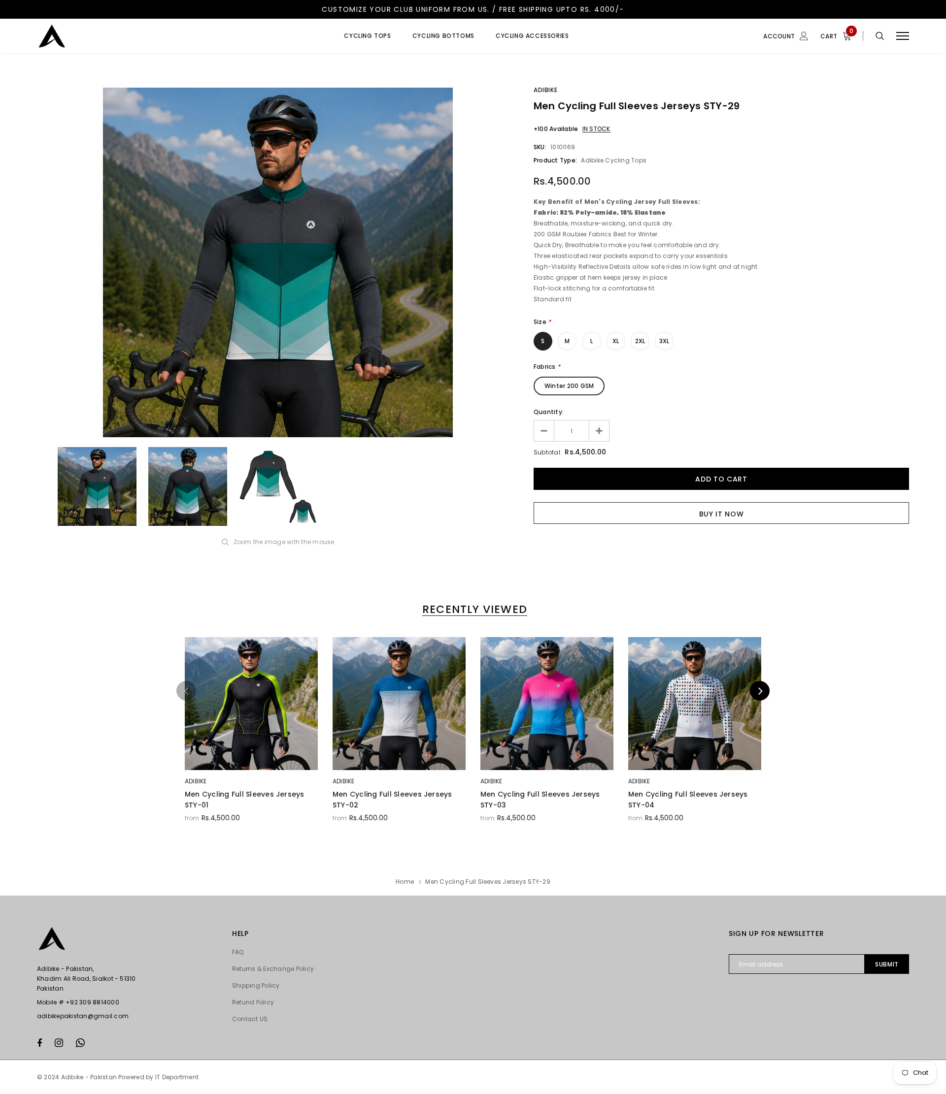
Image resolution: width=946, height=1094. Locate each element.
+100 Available (556, 129)
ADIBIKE (545, 90)
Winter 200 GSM (569, 386)
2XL (640, 341)
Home (405, 881)
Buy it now (721, 514)
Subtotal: (548, 452)
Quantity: (549, 412)
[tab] (473, 609)
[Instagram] (59, 1042)
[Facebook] (39, 1042)
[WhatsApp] (80, 1042)
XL (615, 341)
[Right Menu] (902, 36)
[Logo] (113, 36)
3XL (664, 341)
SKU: (540, 147)
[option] (278, 262)
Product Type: (555, 160)
